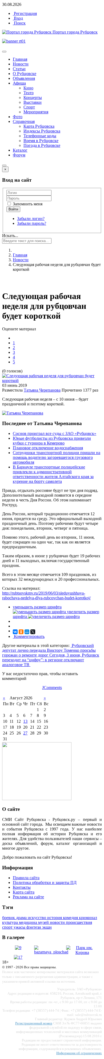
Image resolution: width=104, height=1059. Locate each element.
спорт (8, 927)
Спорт (29, 107)
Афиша (19, 83)
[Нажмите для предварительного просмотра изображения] (52, 380)
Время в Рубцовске (40, 140)
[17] (18, 957)
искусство (37, 917)
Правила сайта (26, 877)
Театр (28, 92)
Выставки (32, 102)
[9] (18, 947)
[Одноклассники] (21, 631)
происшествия (79, 922)
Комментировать (29, 636)
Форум (19, 155)
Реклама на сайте (28, 897)
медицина (28, 922)
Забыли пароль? (31, 223)
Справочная (24, 121)
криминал (88, 917)
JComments (52, 687)
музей (44, 922)
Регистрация (25, 13)
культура (10, 922)
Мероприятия (35, 112)
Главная (20, 59)
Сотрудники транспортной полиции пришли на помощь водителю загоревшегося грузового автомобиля (56, 457)
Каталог (20, 150)
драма (22, 917)
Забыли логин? (31, 218)
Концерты (32, 97)
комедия (71, 917)
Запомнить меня (27, 204)
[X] (32, 631)
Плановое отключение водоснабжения (48, 448)
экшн (47, 927)
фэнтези (34, 927)
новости (58, 922)
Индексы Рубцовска (41, 131)
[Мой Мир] (27, 631)
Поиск (19, 23)
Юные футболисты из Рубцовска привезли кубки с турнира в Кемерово (52, 440)
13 (25, 721)
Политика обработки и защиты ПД (45, 882)
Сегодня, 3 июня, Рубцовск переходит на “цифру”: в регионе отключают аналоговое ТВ (50, 660)
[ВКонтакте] (15, 631)
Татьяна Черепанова (42, 390)
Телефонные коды (39, 136)
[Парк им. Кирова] (82, 952)
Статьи (19, 69)
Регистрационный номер (33, 1023)
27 (25, 733)
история (55, 917)
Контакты (22, 887)
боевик (9, 917)
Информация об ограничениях (79, 1053)
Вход (18, 18)
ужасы (20, 927)
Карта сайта (23, 892)
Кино (28, 88)
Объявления (24, 78)
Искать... (10, 235)
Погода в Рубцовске (41, 145)
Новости (21, 64)
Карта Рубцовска (38, 126)
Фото (17, 116)
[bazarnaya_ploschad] (51, 952)
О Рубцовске (24, 73)
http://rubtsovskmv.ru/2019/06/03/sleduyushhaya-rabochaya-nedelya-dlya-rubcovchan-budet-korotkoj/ (46, 595)
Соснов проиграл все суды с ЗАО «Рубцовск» (54, 433)
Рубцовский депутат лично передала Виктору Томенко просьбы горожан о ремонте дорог (49, 650)
